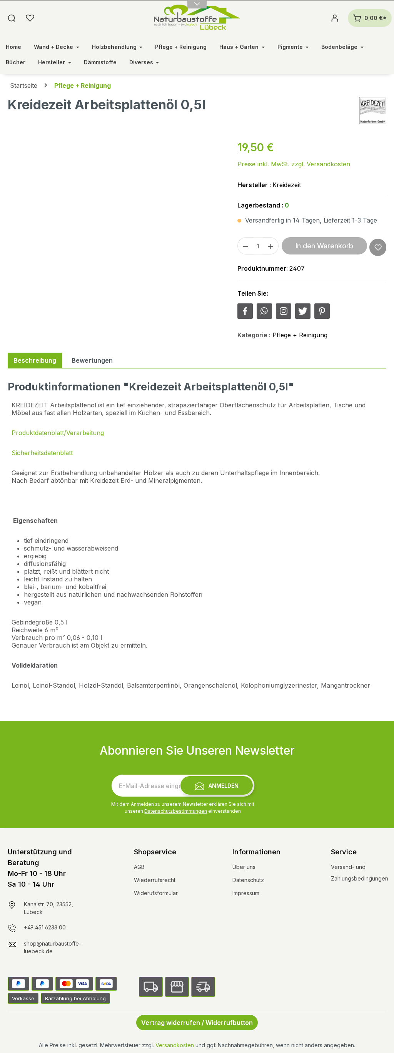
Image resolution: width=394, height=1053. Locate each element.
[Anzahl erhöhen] (271, 245)
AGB (139, 867)
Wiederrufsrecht (154, 880)
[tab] (35, 360)
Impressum (245, 893)
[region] (115, 222)
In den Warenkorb (324, 246)
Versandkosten (174, 1045)
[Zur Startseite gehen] (197, 18)
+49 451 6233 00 (45, 927)
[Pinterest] (322, 311)
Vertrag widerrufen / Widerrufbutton (197, 1022)
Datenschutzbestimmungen (175, 811)
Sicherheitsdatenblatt (42, 453)
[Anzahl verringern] (245, 245)
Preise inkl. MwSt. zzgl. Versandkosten (293, 164)
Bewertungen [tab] (92, 360)
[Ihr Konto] (335, 18)
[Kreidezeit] (372, 110)
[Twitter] (302, 311)
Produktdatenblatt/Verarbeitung (58, 433)
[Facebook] (245, 311)
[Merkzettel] (30, 18)
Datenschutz (248, 880)
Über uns (243, 867)
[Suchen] (11, 18)
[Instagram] (283, 311)
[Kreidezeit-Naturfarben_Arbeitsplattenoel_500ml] (115, 222)
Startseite (23, 85)
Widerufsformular (156, 893)
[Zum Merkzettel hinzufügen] (378, 247)
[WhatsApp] (264, 311)
